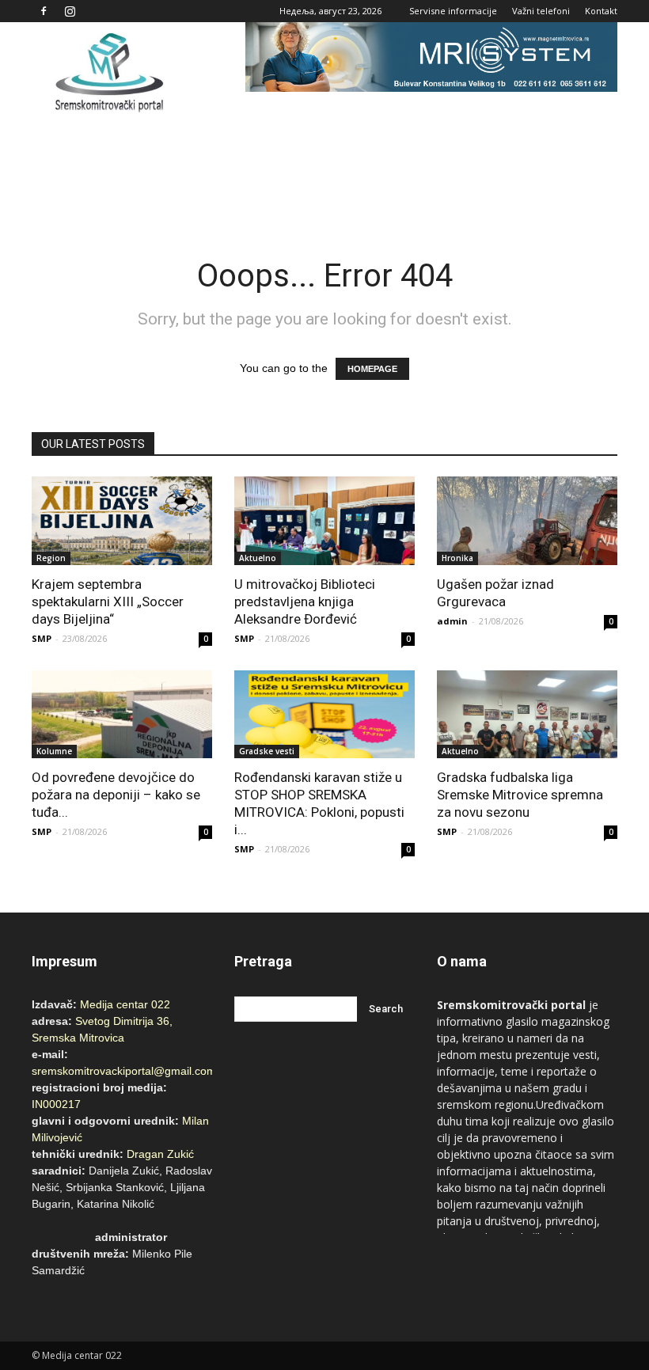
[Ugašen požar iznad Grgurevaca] (527, 520)
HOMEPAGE (372, 369)
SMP (41, 638)
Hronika (457, 558)
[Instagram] (70, 11)
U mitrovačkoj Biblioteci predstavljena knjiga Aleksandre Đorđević (304, 601)
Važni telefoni (541, 11)
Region (51, 558)
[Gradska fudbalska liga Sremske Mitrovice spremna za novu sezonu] (527, 714)
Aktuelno (257, 558)
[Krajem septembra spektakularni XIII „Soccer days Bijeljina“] (122, 520)
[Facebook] (43, 11)
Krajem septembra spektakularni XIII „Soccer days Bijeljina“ (108, 601)
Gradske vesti (266, 751)
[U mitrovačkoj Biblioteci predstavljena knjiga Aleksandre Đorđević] (324, 520)
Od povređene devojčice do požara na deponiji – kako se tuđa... (116, 794)
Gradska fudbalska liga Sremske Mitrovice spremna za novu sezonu (520, 794)
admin (452, 621)
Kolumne (54, 751)
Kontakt (601, 11)
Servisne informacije (453, 11)
